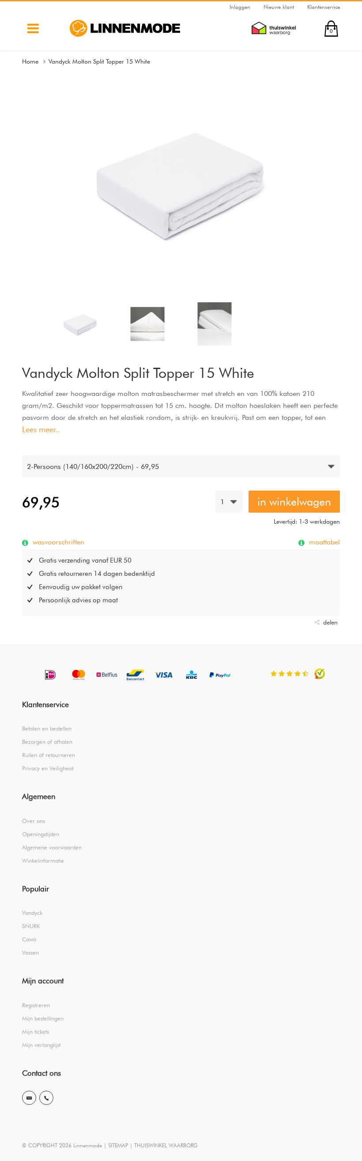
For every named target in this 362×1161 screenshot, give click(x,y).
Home (30, 61)
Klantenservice (323, 7)
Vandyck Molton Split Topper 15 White (99, 61)
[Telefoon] (46, 1098)
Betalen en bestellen (47, 728)
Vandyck (32, 912)
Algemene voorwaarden (52, 847)
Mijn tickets (35, 1031)
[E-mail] (29, 1098)
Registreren (36, 1005)
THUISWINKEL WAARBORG (166, 1145)
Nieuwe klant (279, 7)
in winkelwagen (294, 501)
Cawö (29, 939)
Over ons (33, 820)
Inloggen (240, 7)
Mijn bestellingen (43, 1018)
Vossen (30, 952)
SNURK (31, 925)
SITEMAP (118, 1145)
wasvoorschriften (57, 541)
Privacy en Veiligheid (47, 768)
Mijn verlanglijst (41, 1044)
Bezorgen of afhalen (47, 741)
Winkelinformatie (43, 860)
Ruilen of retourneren (48, 754)
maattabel (323, 541)
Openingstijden (40, 833)
